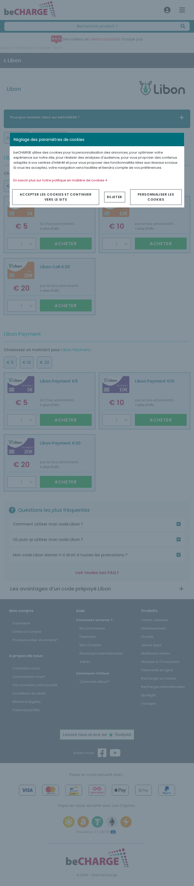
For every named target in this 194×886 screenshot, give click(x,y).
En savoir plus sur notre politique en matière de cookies (59, 180)
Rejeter (114, 197)
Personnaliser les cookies (156, 197)
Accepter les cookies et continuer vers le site (55, 197)
